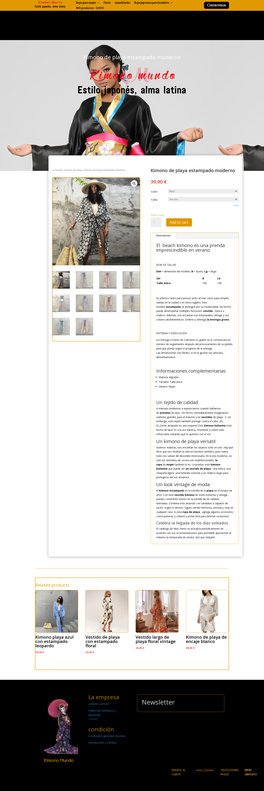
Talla (154, 199)
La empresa (103, 697)
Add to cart (179, 222)
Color (154, 191)
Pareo (107, 2)
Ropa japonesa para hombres (151, 2)
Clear (236, 205)
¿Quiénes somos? (98, 703)
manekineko (122, 2)
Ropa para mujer (86, 2)
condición (101, 729)
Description (163, 235)
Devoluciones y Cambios (102, 742)
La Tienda (57, 170)
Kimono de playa (73, 170)
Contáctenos (216, 5)
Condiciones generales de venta (106, 736)
